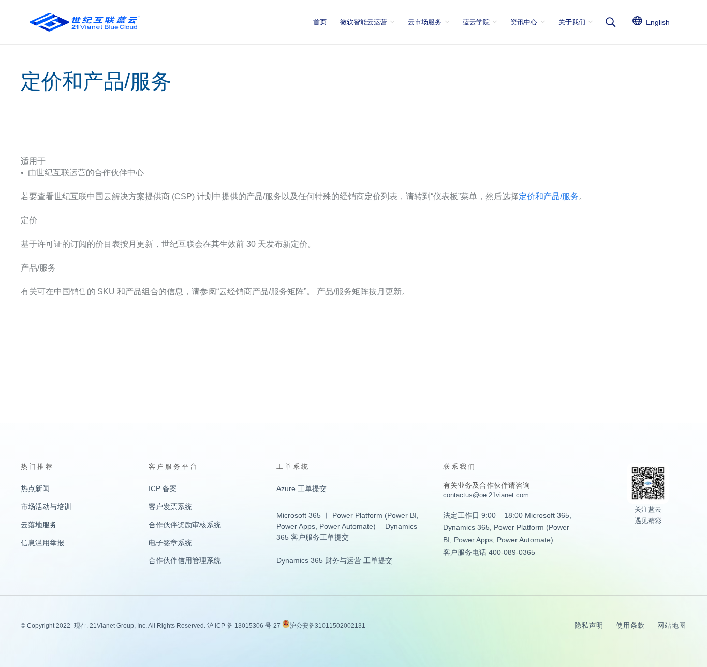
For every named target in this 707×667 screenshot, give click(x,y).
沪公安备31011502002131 (327, 625)
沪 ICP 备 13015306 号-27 (244, 625)
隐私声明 (589, 625)
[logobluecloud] (84, 22)
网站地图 (671, 625)
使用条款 (630, 625)
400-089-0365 (512, 552)
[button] (610, 22)
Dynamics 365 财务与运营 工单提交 (334, 560)
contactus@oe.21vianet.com (486, 495)
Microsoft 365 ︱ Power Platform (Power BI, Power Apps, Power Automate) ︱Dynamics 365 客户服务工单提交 (347, 526)
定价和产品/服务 (549, 196)
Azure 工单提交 (301, 488)
